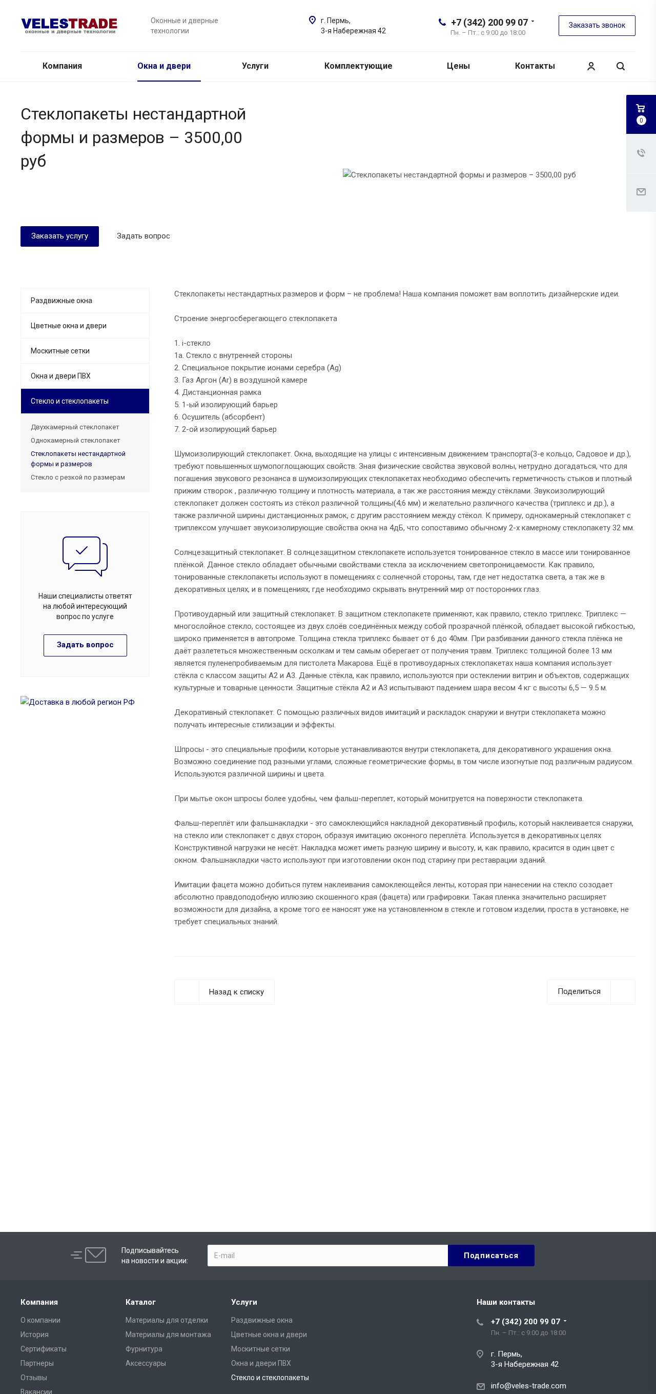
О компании (40, 1320)
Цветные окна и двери (69, 326)
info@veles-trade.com (528, 1385)
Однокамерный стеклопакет (75, 440)
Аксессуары (146, 1363)
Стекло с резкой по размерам (78, 477)
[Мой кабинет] (591, 66)
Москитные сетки (60, 351)
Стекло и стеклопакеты (70, 401)
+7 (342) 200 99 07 (489, 22)
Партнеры (37, 1363)
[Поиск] (621, 66)
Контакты (535, 66)
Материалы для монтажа (168, 1334)
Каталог (141, 1302)
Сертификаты (43, 1349)
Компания (63, 66)
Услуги (256, 66)
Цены (459, 66)
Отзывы (33, 1377)
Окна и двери (165, 66)
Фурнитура (144, 1349)
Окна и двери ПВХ (61, 376)
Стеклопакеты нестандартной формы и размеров (78, 459)
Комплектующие (359, 66)
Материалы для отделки (167, 1320)
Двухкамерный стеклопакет (75, 427)
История (34, 1334)
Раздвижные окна (61, 300)
